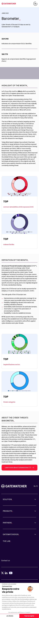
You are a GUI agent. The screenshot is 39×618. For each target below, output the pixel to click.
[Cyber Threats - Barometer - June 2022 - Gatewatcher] (10, 4)
